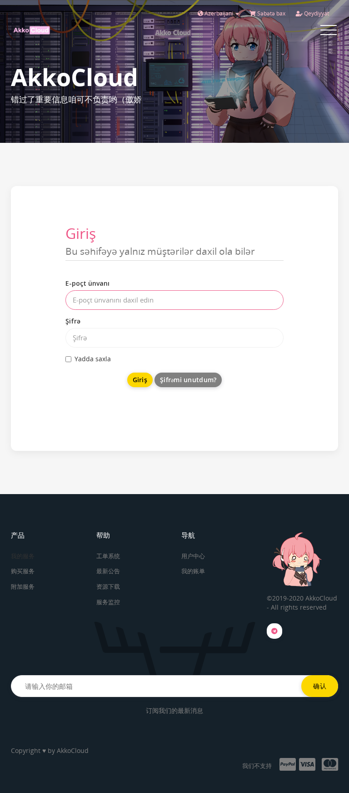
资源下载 (108, 586)
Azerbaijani (218, 13)
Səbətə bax (270, 13)
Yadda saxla (93, 358)
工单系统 (108, 556)
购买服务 (23, 571)
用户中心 (193, 556)
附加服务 (23, 586)
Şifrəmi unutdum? (188, 379)
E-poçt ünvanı (87, 283)
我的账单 (193, 571)
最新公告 (108, 571)
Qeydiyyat (316, 13)
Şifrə (72, 321)
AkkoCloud (73, 750)
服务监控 (108, 602)
